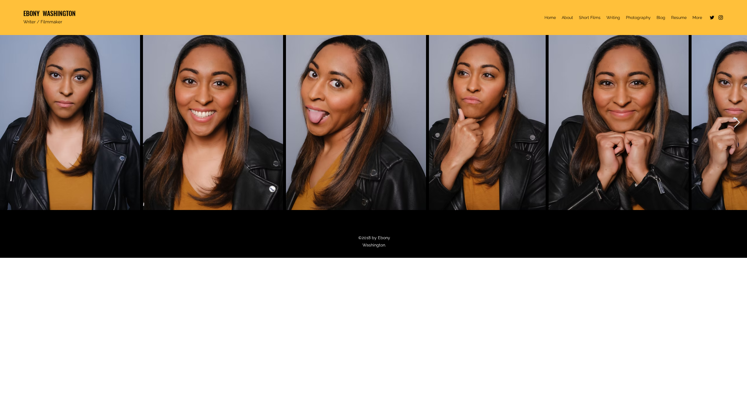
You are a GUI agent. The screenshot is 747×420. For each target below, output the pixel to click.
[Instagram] (721, 17)
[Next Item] (737, 122)
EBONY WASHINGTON (49, 13)
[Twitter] (712, 17)
